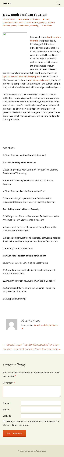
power (14, 25)
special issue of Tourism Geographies (22, 76)
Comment (9, 382)
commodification (10, 22)
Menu (6, 3)
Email (6, 409)
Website (7, 415)
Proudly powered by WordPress (32, 451)
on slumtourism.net (39, 80)
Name (7, 403)
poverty (43, 22)
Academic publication (30, 19)
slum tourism (23, 25)
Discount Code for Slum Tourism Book (37, 349)
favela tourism (32, 22)
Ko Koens (48, 25)
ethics (22, 22)
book (47, 19)
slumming (34, 25)
